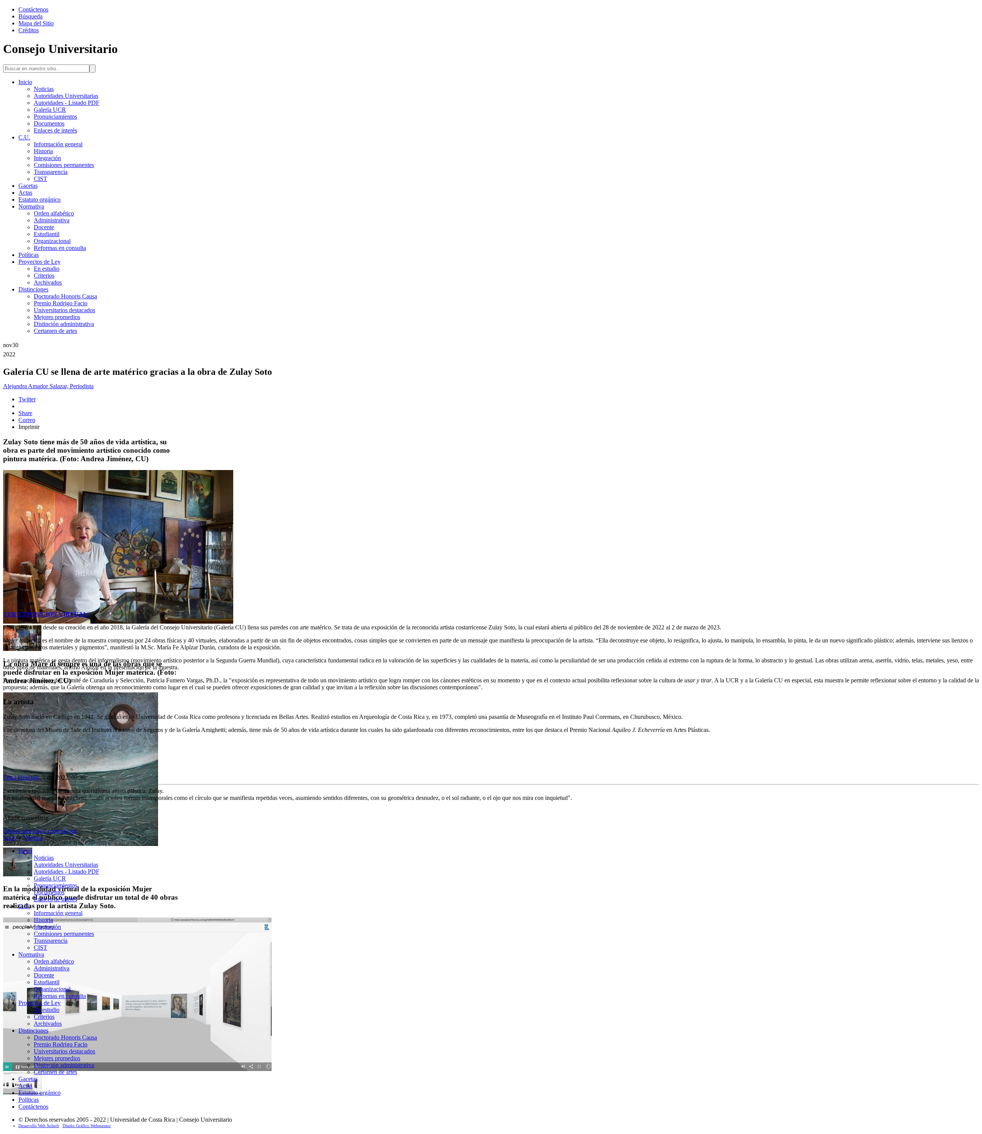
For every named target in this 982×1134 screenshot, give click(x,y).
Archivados (48, 282)
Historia (43, 151)
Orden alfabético (54, 213)
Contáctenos (33, 9)
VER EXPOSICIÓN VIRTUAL (45, 614)
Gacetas (28, 185)
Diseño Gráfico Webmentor (87, 1125)
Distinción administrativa (64, 324)
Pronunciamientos (55, 116)
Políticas (28, 255)
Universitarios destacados (64, 310)
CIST (40, 178)
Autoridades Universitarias (66, 96)
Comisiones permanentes (64, 165)
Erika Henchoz (21, 777)
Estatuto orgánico (39, 199)
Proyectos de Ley (39, 261)
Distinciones (33, 289)
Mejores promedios (57, 317)
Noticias (44, 89)
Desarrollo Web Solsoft (38, 1125)
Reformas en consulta (60, 248)
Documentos (49, 123)
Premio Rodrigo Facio (60, 303)
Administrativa (51, 220)
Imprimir (29, 427)
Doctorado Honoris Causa (65, 296)
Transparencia (51, 172)
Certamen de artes (55, 331)
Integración (47, 158)
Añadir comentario (25, 817)
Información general (58, 144)
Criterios (44, 275)
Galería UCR (50, 109)
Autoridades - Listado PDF (66, 102)
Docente (44, 227)
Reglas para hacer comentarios (40, 831)
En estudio (46, 268)
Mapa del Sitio (36, 23)
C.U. (24, 137)
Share (25, 413)
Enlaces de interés (55, 130)
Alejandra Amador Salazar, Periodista (48, 386)
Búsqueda (30, 16)
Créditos (28, 30)
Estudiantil (46, 234)
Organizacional (52, 241)
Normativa (31, 206)
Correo (26, 420)
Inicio (25, 82)
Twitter (27, 399)
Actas (25, 192)
